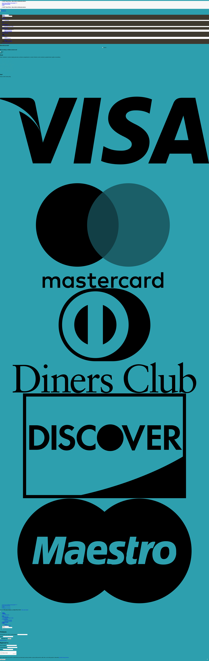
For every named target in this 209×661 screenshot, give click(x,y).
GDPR (3, 5)
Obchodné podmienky (6, 4)
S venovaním (6, 20)
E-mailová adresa (3, 647)
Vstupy (3, 612)
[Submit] (2, 17)
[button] (3, 13)
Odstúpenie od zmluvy (6, 608)
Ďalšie (3, 623)
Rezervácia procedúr (8, 31)
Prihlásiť (9, 638)
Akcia (3, 22)
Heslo (1, 636)
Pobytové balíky (5, 622)
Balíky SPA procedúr (8, 30)
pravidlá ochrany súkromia (64, 657)
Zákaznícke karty (5, 617)
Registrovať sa (2, 659)
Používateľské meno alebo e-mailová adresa (8, 634)
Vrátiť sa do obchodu (6, 43)
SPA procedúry (5, 28)
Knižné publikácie (7, 38)
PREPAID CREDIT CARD (8, 26)
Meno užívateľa (3, 645)
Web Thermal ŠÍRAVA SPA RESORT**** (9, 3)
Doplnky (5, 624)
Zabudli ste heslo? (3, 640)
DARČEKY (4, 18)
